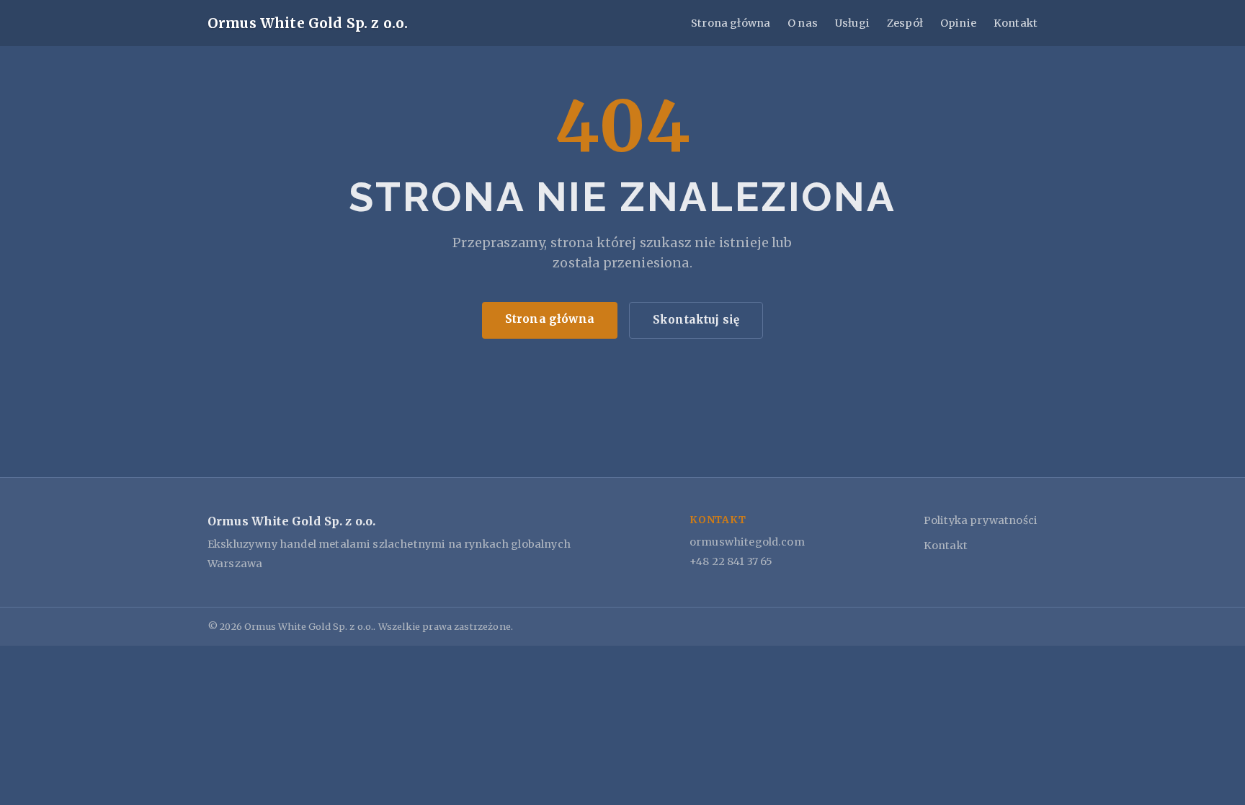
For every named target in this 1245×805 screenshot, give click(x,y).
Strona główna (730, 23)
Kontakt (1016, 23)
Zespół (905, 23)
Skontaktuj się (696, 319)
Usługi (852, 23)
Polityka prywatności (981, 520)
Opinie (958, 23)
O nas (802, 23)
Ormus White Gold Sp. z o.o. (308, 23)
